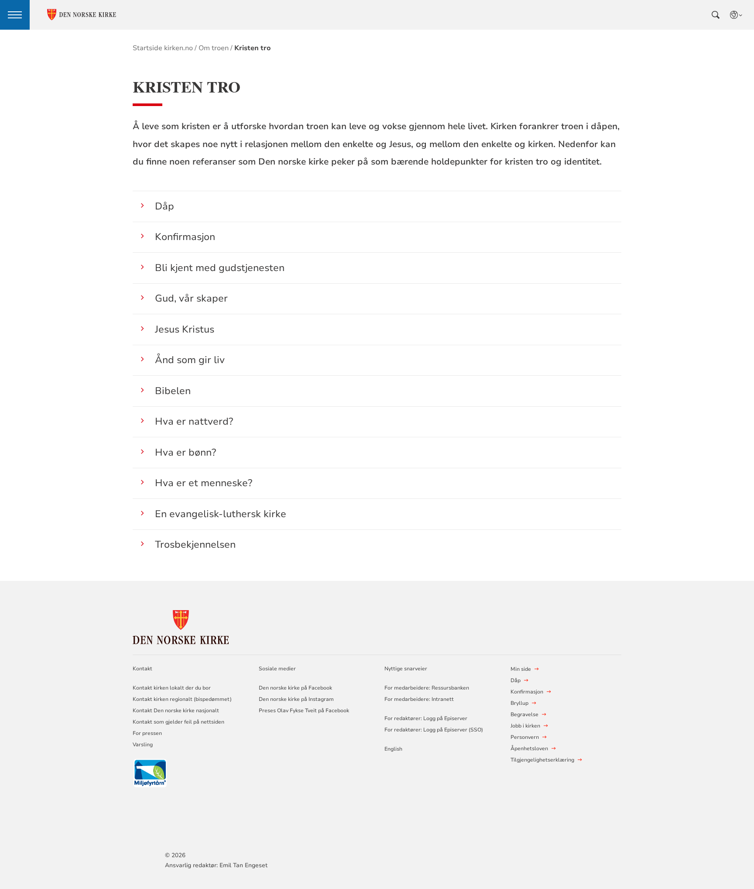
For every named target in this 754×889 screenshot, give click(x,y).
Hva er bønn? (185, 452)
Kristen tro (252, 48)
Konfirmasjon (185, 237)
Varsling (143, 744)
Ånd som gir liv (190, 360)
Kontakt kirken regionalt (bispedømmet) (182, 699)
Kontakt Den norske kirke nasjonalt (176, 710)
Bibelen (173, 391)
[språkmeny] (736, 15)
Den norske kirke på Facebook (295, 687)
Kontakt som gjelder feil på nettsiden (178, 721)
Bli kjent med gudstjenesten (219, 268)
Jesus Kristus (184, 329)
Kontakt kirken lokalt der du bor (172, 687)
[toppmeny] (15, 15)
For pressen (147, 733)
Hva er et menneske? (203, 483)
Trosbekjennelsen (195, 544)
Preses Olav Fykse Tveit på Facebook (304, 710)
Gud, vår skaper (191, 298)
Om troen (214, 48)
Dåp (164, 206)
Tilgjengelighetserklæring (542, 759)
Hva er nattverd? (194, 421)
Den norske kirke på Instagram (296, 699)
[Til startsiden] (181, 625)
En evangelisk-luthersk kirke (220, 514)
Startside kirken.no (163, 48)
